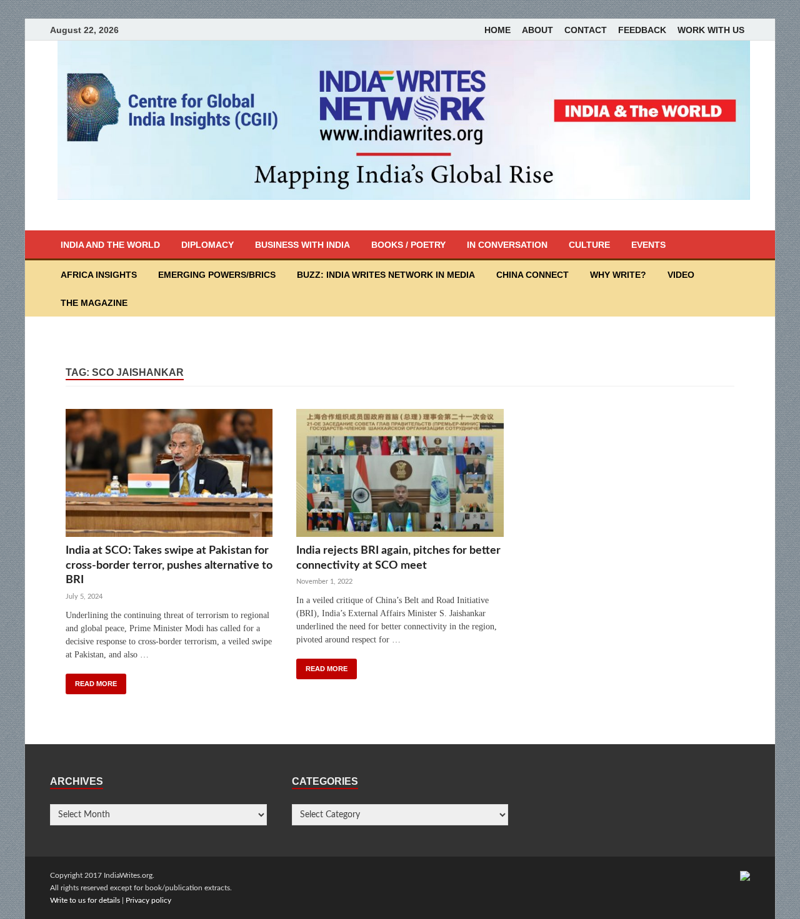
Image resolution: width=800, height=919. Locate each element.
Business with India (302, 245)
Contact (585, 30)
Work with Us (711, 30)
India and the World (110, 245)
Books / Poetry (408, 245)
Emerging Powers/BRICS (217, 275)
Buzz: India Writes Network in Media (386, 275)
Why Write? (618, 275)
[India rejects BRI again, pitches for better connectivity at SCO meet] (399, 476)
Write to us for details (85, 900)
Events (648, 245)
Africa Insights (99, 275)
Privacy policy (148, 900)
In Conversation (507, 245)
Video (681, 275)
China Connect (532, 275)
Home (497, 30)
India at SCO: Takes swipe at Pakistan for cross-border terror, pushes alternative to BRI (169, 565)
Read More (96, 683)
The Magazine (94, 303)
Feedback (642, 30)
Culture (589, 245)
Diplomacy (207, 245)
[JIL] (745, 875)
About (537, 30)
